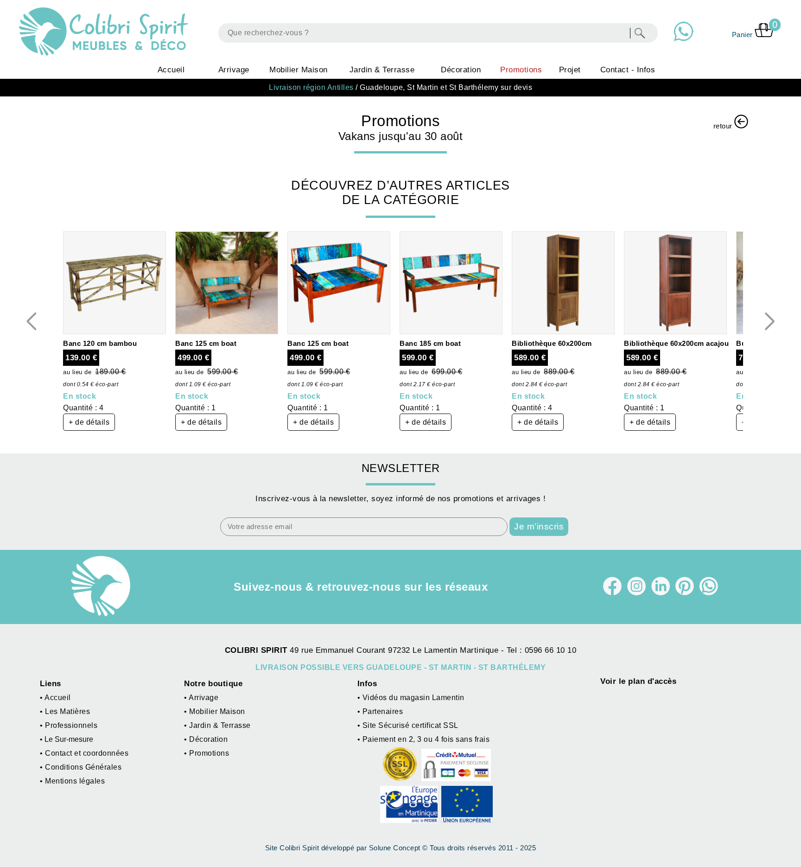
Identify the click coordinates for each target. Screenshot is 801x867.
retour (724, 126)
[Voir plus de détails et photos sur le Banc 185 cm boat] (451, 332)
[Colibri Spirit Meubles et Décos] (105, 31)
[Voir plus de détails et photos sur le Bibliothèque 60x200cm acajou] (675, 332)
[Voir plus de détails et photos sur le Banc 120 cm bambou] (114, 332)
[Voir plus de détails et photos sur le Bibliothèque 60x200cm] (563, 332)
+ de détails (89, 422)
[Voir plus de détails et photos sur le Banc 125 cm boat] (226, 332)
